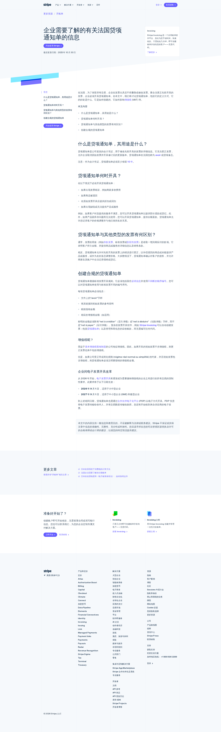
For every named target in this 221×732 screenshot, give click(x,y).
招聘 (149, 628)
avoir (158, 154)
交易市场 (116, 607)
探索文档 (151, 531)
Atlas (80, 579)
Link (80, 629)
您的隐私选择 (153, 611)
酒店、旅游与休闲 (120, 636)
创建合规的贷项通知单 (53, 118)
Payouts (82, 643)
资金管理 (116, 611)
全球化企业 (117, 600)
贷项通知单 (93, 328)
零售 (114, 657)
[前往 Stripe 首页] (46, 571)
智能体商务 (117, 582)
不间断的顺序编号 (157, 280)
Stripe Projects (120, 703)
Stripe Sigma (84, 654)
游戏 (114, 632)
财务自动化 (117, 596)
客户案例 (151, 579)
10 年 (130, 161)
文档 (114, 685)
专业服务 (116, 650)
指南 (149, 575)
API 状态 (116, 692)
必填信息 (136, 280)
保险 (114, 639)
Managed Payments (87, 632)
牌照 (149, 600)
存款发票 (108, 242)
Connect (82, 600)
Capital (81, 589)
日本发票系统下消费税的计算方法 (95, 469)
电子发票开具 (103, 378)
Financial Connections (88, 614)
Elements (82, 611)
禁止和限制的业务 (155, 596)
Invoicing (82, 622)
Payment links (84, 636)
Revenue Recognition (88, 650)
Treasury (82, 665)
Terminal (82, 661)
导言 (45, 92)
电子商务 (116, 589)
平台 (114, 614)
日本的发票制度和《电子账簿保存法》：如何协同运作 (104, 476)
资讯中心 (151, 632)
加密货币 (82, 604)
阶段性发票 (133, 242)
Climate (81, 596)
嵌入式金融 (117, 593)
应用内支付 (117, 604)
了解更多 (151, 52)
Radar (81, 647)
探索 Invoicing (119, 531)
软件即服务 (117, 618)
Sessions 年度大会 (155, 589)
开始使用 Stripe (53, 45)
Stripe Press (153, 635)
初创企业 (116, 579)
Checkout (82, 593)
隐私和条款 (152, 593)
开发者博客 (117, 707)
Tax (79, 657)
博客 (149, 582)
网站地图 (151, 604)
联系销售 (170, 4)
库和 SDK (117, 699)
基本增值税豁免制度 (95, 346)
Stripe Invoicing (148, 325)
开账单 (59, 13)
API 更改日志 (118, 696)
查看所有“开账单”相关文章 (55, 474)
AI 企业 (116, 622)
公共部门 (116, 654)
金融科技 (116, 629)
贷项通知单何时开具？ (53, 105)
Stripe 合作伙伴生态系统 (123, 671)
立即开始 (49, 534)
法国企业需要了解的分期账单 (93, 472)
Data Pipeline (84, 607)
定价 (98, 4)
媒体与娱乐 (117, 643)
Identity (81, 618)
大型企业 (116, 575)
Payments (83, 639)
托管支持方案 (153, 653)
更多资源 (48, 13)
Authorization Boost (87, 582)
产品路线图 (152, 625)
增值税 (128, 99)
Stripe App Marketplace (124, 668)
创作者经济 (117, 625)
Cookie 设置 (152, 607)
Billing (81, 586)
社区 (149, 586)
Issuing (81, 625)
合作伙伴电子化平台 (128, 400)
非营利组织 (117, 647)
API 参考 (116, 689)
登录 (158, 4)
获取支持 (151, 649)
